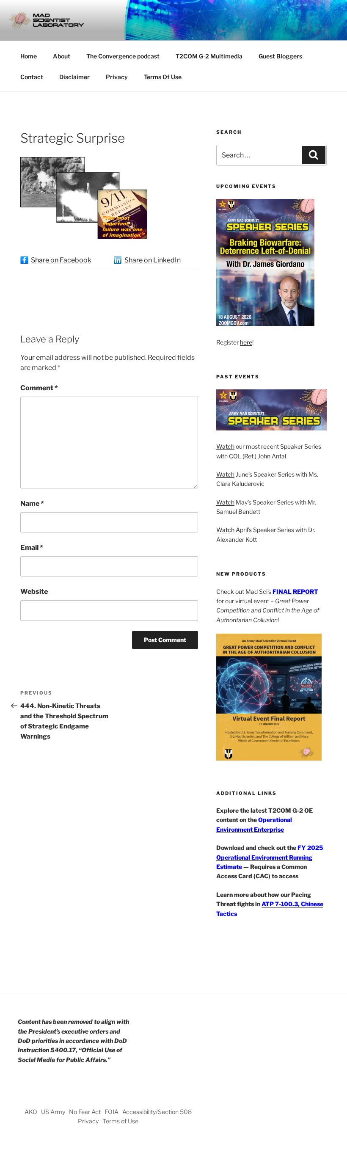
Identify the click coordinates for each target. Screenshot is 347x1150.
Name (32, 503)
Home (28, 56)
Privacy (117, 76)
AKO (31, 1111)
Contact (31, 76)
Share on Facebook (61, 260)
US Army (53, 1111)
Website (34, 591)
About (61, 56)
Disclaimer (74, 76)
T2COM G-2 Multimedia (209, 56)
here (246, 342)
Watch (225, 446)
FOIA (111, 1111)
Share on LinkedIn (152, 260)
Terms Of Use (163, 76)
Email (31, 547)
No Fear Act (85, 1111)
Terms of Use (120, 1121)
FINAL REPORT (295, 591)
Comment (39, 388)
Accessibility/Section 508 (157, 1111)
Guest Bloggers (280, 56)
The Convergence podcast (123, 56)
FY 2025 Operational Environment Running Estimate (269, 857)
